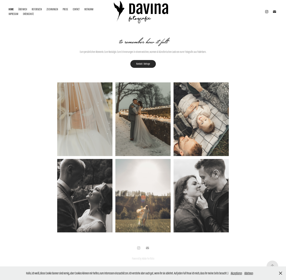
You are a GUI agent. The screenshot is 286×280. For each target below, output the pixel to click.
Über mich (22, 9)
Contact (76, 9)
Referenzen (37, 9)
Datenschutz (28, 14)
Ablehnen (248, 273)
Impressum (13, 14)
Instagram (88, 9)
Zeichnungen (52, 9)
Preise (65, 9)
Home (11, 9)
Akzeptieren (236, 273)
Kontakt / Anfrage (143, 63)
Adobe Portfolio (148, 258)
